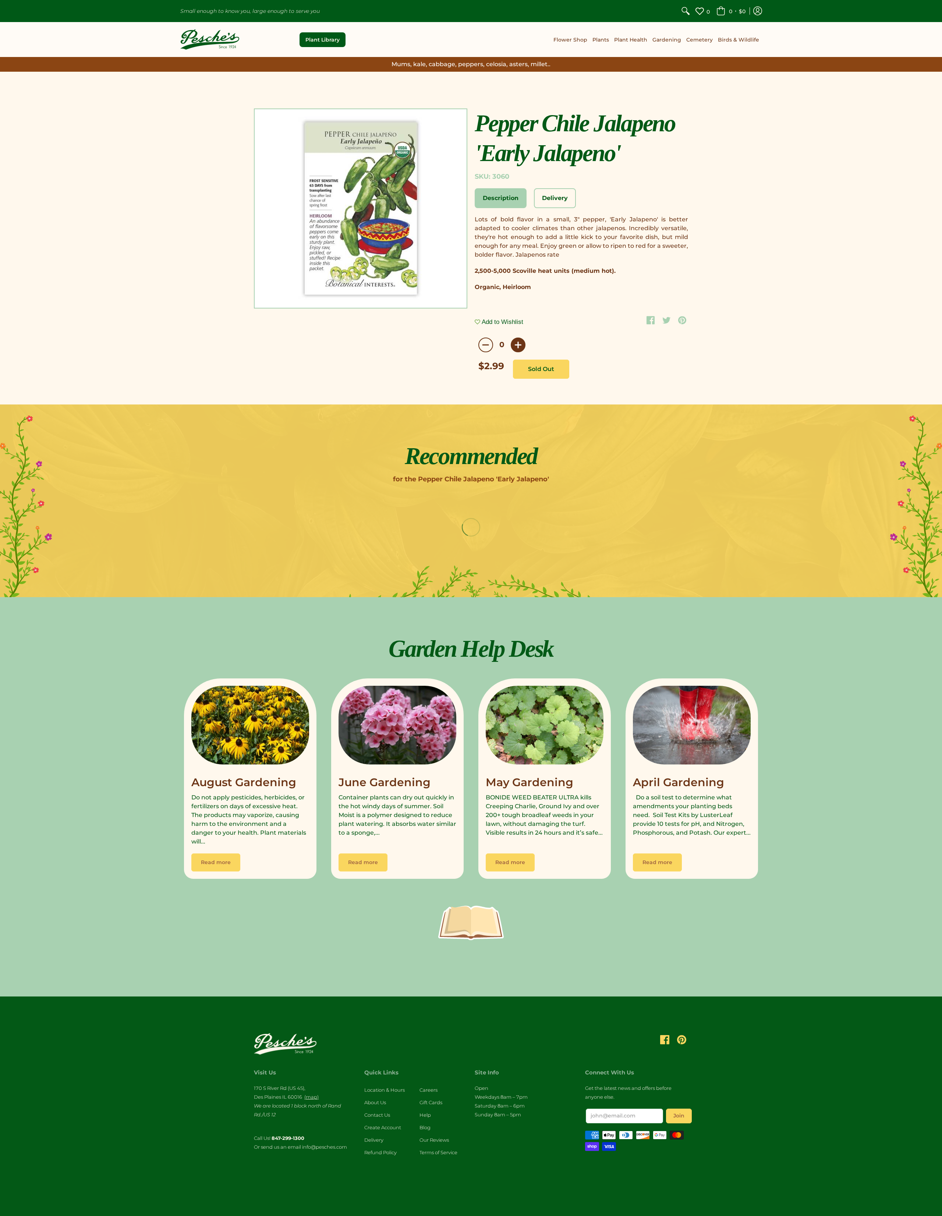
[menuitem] (685, 11)
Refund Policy (380, 1152)
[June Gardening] (397, 727)
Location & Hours (384, 1090)
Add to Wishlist (501, 321)
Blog (425, 1127)
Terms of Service (438, 1152)
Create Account (382, 1127)
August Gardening (243, 782)
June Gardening (385, 782)
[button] (731, 11)
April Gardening (678, 782)
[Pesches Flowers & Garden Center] (209, 39)
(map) (311, 1097)
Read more (216, 862)
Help (425, 1115)
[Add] (518, 345)
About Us (375, 1102)
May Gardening (529, 782)
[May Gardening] (544, 727)
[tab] (501, 198)
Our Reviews (434, 1140)
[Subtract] (485, 345)
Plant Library (322, 39)
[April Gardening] (692, 727)
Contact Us (377, 1115)
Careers (428, 1090)
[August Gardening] (250, 727)
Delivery (373, 1140)
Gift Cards (430, 1102)
